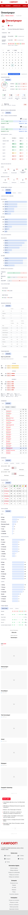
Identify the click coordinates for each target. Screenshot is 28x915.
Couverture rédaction (14, 894)
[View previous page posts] (13, 828)
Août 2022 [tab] (6, 463)
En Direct (8, 5)
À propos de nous (14, 883)
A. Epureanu (6, 496)
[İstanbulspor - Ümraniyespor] (14, 473)
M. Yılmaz (6, 503)
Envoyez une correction (14, 900)
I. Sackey (3, 551)
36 (20, 411)
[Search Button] (26, 2)
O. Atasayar (3, 601)
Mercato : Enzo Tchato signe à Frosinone (12, 809)
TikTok (8, 862)
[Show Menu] (1, 2)
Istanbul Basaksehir (10, 420)
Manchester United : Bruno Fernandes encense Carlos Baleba (13, 824)
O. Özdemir (3, 598)
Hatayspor (8, 452)
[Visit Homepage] (14, 2)
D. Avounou (6, 491)
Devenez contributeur (14, 904)
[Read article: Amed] (14, 728)
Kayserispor (8, 429)
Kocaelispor (4, 691)
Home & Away (4, 608)
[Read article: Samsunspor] (14, 656)
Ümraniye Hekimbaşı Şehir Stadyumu (16, 29)
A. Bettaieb (6, 501)
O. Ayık (2, 529)
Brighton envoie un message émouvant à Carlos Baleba (13, 820)
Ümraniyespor (9, 448)
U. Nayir (6, 488)
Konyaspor (8, 427)
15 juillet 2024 (18, 15)
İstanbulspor (8, 443)
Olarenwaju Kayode (5, 524)
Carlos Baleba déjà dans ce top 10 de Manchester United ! (14, 802)
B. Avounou (3, 521)
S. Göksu (3, 576)
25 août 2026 (4, 668)
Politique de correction (14, 874)
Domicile (14, 192)
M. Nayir (2, 517)
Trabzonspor (9, 422)
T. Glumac (3, 526)
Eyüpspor (3, 763)
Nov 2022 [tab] (23, 463)
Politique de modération (14, 877)
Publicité (14, 885)
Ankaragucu (8, 434)
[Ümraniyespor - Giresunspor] (14, 467)
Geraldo (2, 539)
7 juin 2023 (10, 40)
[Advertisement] (14, 912)
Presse (14, 891)
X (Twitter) (21, 855)
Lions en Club (16, 5)
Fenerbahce (8, 413)
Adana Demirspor (10, 418)
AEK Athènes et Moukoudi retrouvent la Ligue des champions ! (14, 806)
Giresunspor (8, 445)
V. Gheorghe (3, 596)
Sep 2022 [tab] (12, 463)
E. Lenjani (3, 542)
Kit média (14, 887)
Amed (2, 739)
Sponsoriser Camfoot (14, 909)
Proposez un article (14, 902)
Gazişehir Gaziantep (10, 450)
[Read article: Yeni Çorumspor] (14, 704)
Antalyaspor (8, 438)
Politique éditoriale (14, 870)
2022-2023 (8, 79)
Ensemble (8, 192)
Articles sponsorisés (14, 906)
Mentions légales (14, 868)
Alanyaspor (8, 436)
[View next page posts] (15, 828)
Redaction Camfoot (10, 15)
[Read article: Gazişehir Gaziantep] (14, 776)
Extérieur (19, 192)
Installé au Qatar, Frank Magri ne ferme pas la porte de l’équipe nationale (13, 816)
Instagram (8, 858)
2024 (3, 79)
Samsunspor (4, 667)
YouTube (22, 858)
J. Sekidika (6, 498)
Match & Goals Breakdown (14, 74)
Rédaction (14, 889)
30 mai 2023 (10, 36)
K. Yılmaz (6, 493)
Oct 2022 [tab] (17, 463)
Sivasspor (8, 441)
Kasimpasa (8, 431)
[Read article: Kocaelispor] (14, 680)
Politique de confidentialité (14, 872)
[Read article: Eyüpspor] (14, 752)
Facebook (8, 855)
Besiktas (8, 415)
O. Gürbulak (3, 533)
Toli (2, 5)
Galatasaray (8, 411)
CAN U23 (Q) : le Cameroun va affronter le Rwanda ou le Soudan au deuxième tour (12, 812)
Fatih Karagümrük (10, 425)
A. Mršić (2, 519)
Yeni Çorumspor (5, 715)
